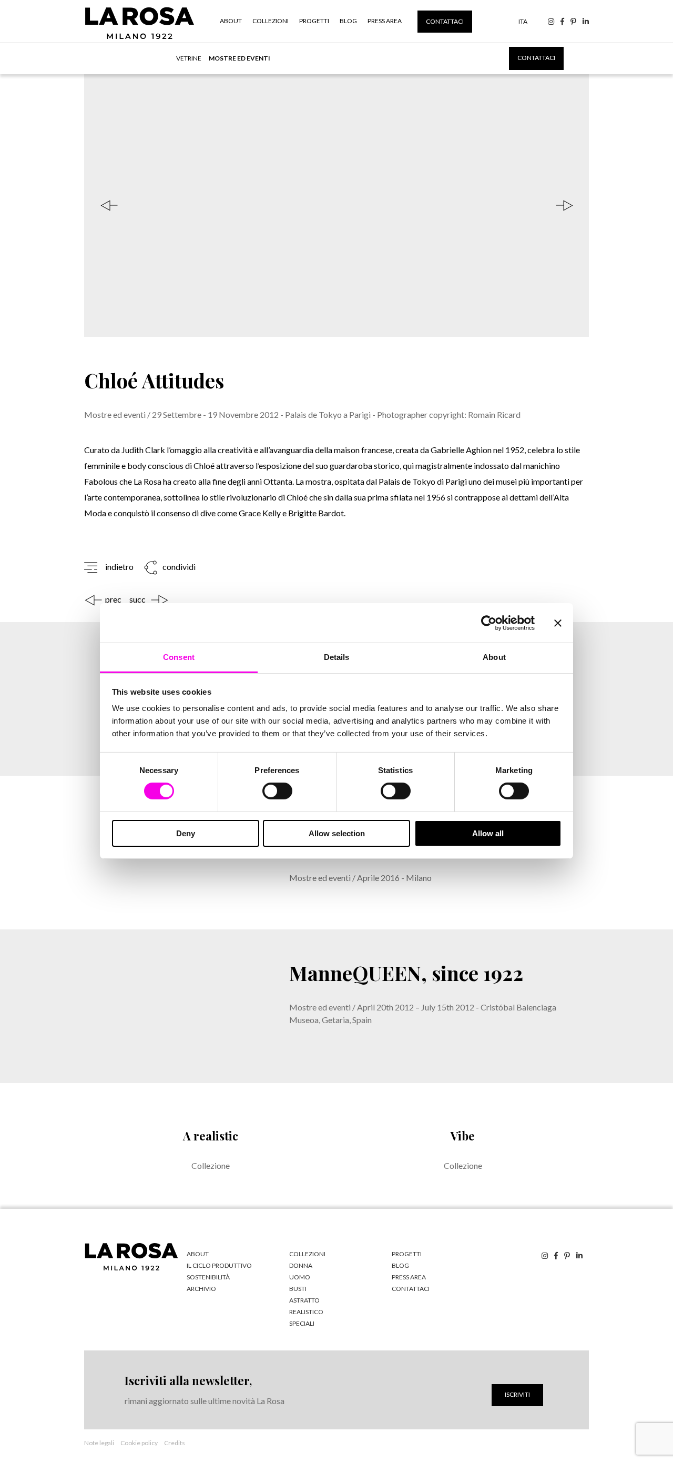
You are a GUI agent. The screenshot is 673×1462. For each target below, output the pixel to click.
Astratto (304, 1300)
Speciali (301, 1323)
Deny (185, 833)
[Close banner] (558, 622)
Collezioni (270, 21)
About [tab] (494, 657)
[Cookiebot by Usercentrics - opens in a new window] (489, 622)
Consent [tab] (179, 657)
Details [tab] (337, 657)
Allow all (488, 833)
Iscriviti (517, 1394)
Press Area (385, 21)
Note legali (99, 1443)
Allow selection (337, 833)
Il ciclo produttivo (219, 1265)
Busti (298, 1289)
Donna (300, 1265)
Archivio (201, 1289)
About (231, 21)
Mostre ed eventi (239, 58)
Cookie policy (139, 1443)
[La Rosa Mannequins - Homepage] (139, 39)
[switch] (277, 791)
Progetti (314, 21)
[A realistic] (210, 1146)
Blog (348, 21)
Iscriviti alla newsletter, (188, 1380)
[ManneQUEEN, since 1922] (168, 1006)
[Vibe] (462, 1146)
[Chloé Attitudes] (336, 205)
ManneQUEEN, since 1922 (406, 972)
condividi (178, 567)
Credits (174, 1443)
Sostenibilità (208, 1277)
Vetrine (188, 58)
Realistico (306, 1312)
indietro (119, 567)
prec (113, 599)
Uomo (299, 1277)
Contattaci (445, 21)
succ (137, 599)
